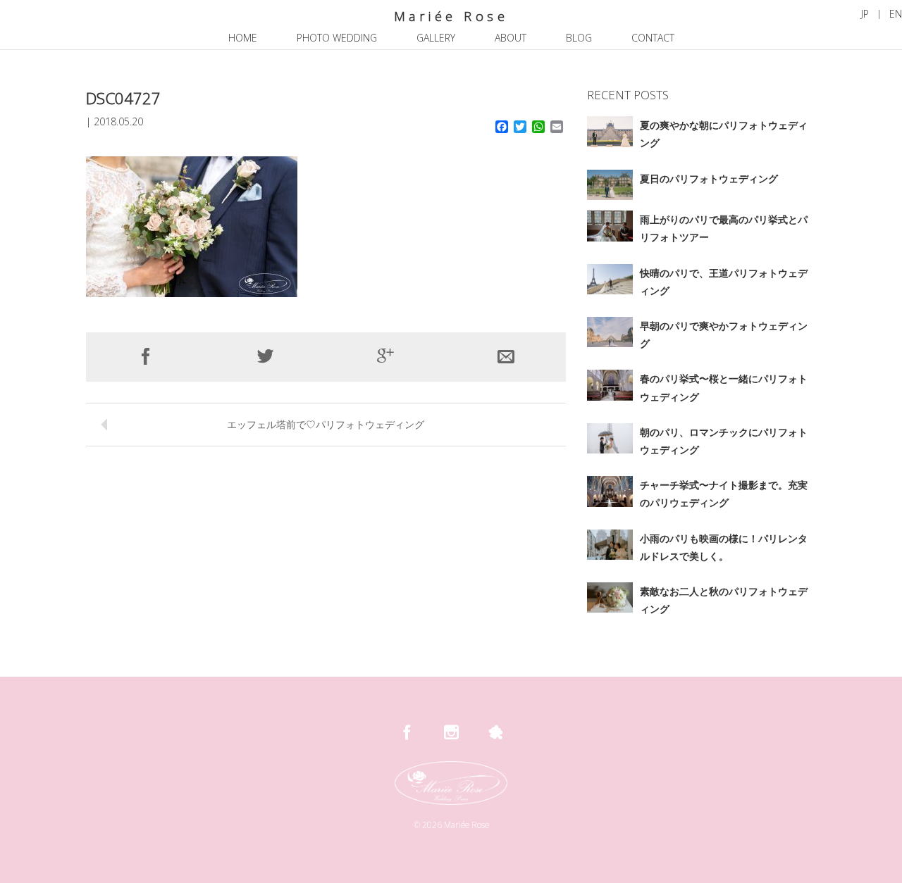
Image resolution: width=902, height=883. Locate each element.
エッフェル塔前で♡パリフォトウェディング (325, 424)
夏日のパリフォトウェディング (709, 178)
